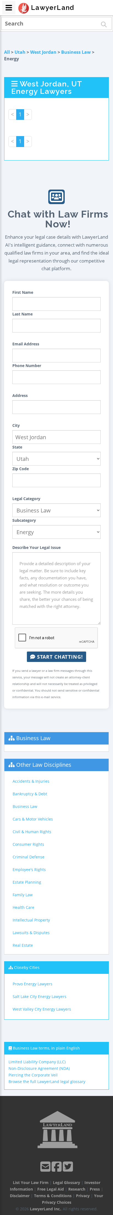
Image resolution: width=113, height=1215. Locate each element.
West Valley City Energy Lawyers (42, 1009)
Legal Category (26, 498)
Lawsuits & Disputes (31, 932)
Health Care (23, 907)
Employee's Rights (29, 869)
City (16, 425)
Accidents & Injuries (31, 781)
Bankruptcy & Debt (30, 793)
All (7, 52)
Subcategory (24, 520)
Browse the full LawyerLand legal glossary (47, 1081)
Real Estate (23, 945)
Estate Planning (27, 882)
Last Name (22, 314)
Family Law (23, 894)
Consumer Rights (28, 844)
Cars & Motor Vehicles (33, 819)
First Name (22, 292)
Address (20, 395)
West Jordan (43, 52)
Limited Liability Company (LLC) (37, 1061)
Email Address (25, 343)
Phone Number (26, 365)
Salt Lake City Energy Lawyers (39, 996)
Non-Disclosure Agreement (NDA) (39, 1068)
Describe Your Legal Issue (36, 547)
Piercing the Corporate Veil (33, 1075)
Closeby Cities (26, 967)
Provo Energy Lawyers (32, 983)
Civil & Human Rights (32, 831)
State (17, 447)
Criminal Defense (28, 856)
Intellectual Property (31, 920)
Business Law (76, 52)
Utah (20, 52)
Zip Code (20, 468)
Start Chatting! (59, 656)
